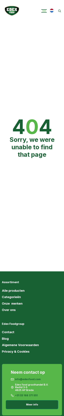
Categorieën (11, 297)
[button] (44, 10)
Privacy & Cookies (16, 351)
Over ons (9, 310)
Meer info (32, 404)
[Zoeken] (59, 11)
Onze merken (12, 303)
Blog (5, 339)
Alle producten (13, 291)
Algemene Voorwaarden (20, 345)
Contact (8, 332)
